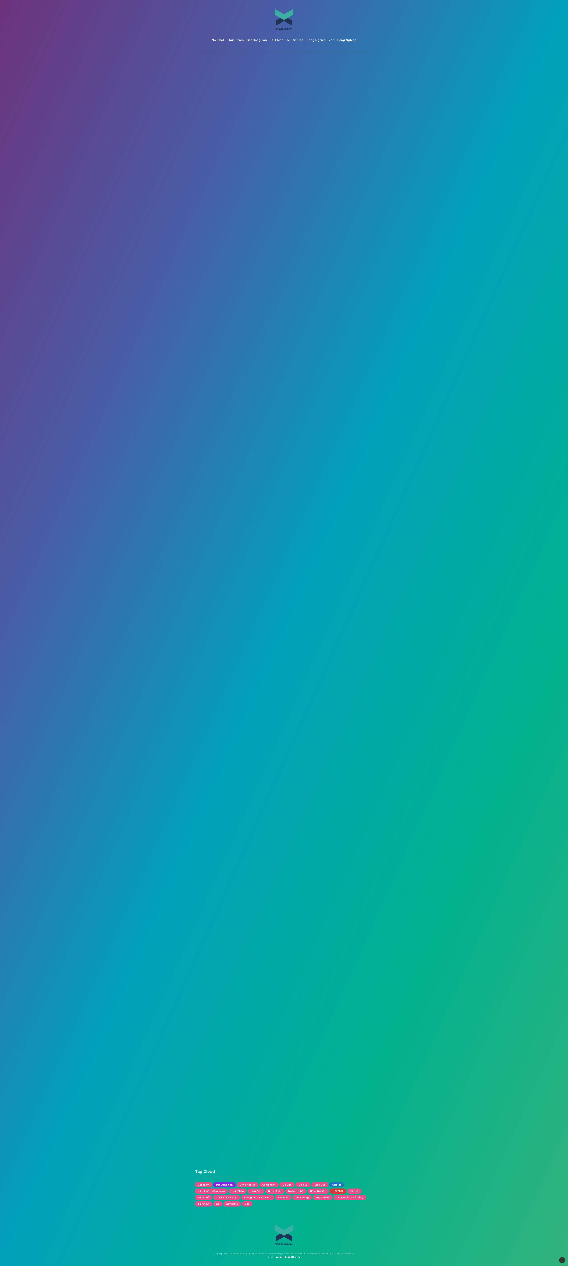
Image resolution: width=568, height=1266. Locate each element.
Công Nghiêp (346, 40)
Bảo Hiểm (332, 186)
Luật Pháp (333, 216)
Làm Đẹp (352, 216)
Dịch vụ (348, 198)
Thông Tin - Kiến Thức (340, 246)
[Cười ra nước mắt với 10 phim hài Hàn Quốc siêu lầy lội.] (330, 84)
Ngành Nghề (355, 222)
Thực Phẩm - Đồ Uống (340, 265)
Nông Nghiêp (316, 40)
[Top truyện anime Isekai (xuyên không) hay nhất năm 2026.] (330, 99)
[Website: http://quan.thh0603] (254, 1099)
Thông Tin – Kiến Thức (337, 468)
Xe (288, 40)
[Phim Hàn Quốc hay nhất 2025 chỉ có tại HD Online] (330, 151)
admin (254, 1091)
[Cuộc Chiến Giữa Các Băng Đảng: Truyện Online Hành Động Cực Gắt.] (330, 114)
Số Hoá (298, 40)
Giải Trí (213, 73)
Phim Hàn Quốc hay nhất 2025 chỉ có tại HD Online (351, 150)
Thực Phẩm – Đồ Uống (337, 483)
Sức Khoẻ (349, 234)
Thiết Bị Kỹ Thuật (337, 240)
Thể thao (332, 253)
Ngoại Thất (333, 222)
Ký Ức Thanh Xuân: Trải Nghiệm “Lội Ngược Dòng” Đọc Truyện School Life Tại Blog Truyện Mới (353, 133)
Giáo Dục (332, 204)
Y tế (331, 40)
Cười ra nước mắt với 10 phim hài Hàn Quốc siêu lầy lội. (353, 83)
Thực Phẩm (235, 40)
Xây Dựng (332, 277)
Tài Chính (277, 40)
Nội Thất (218, 40)
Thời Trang (352, 253)
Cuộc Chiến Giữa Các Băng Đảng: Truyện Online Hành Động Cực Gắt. (353, 115)
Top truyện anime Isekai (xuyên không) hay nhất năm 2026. (352, 98)
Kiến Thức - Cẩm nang (340, 210)
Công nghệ (357, 192)
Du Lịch (331, 198)
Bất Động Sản (257, 40)
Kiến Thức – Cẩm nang (337, 370)
